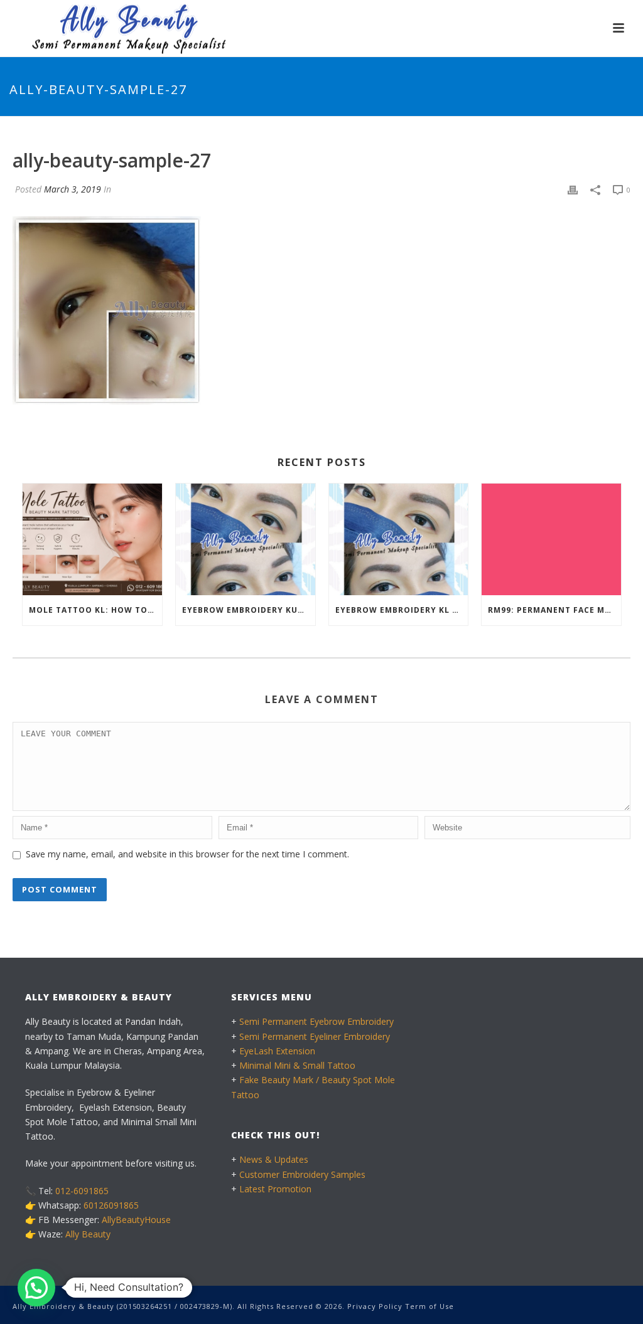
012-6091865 (82, 1191)
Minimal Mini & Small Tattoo (297, 1065)
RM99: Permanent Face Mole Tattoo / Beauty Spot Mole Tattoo (554, 610)
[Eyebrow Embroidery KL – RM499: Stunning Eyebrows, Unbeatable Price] (398, 539)
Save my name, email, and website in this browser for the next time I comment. (187, 854)
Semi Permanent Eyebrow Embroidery (316, 1021)
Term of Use (429, 1306)
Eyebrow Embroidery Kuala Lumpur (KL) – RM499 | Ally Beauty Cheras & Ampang (248, 610)
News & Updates (273, 1159)
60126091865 (111, 1205)
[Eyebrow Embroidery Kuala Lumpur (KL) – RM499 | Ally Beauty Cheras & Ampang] (245, 539)
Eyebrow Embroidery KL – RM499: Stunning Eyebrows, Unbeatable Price (401, 610)
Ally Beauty (88, 1234)
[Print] (573, 189)
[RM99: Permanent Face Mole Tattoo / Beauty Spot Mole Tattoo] (551, 539)
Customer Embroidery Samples (302, 1174)
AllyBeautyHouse (136, 1220)
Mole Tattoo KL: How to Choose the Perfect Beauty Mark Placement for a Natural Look (95, 610)
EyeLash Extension (277, 1051)
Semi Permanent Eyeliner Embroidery (314, 1036)
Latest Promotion (275, 1189)
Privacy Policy (375, 1306)
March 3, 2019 (72, 189)
